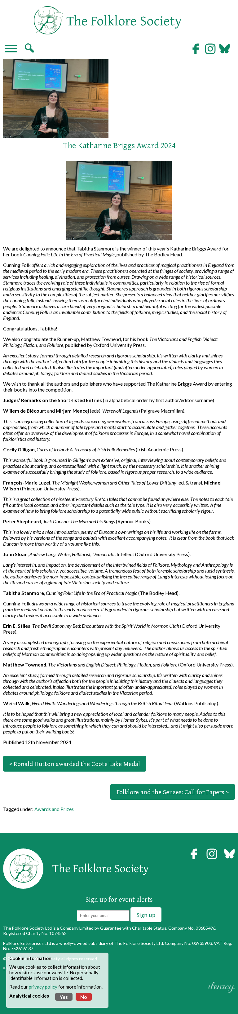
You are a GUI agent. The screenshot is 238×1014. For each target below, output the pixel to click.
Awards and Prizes (54, 809)
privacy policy (43, 987)
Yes (64, 997)
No (83, 997)
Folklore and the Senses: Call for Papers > (173, 792)
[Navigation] (11, 49)
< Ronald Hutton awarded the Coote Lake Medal (74, 763)
